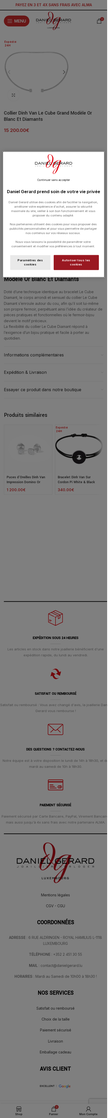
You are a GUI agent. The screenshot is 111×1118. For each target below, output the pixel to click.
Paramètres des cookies (30, 262)
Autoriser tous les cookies (76, 262)
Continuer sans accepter (53, 180)
